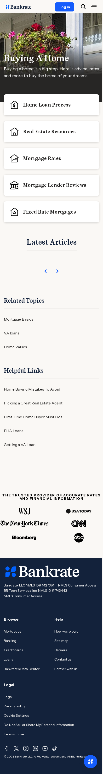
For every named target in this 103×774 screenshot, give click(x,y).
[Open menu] (94, 6)
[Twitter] (16, 748)
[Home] (21, 6)
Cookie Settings (16, 715)
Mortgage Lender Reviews (54, 185)
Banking (10, 641)
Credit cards (13, 650)
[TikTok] (54, 748)
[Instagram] (26, 748)
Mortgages (12, 631)
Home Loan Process (47, 105)
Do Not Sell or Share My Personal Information (39, 725)
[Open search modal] (83, 6)
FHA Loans (13, 430)
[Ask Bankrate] (90, 761)
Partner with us (65, 669)
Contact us (62, 659)
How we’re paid (66, 631)
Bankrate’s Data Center (22, 669)
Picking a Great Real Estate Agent (33, 403)
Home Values (15, 346)
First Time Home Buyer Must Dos (33, 416)
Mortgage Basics (18, 319)
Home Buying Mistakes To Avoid (32, 389)
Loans (8, 659)
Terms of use (14, 734)
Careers (60, 650)
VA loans (11, 333)
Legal (8, 697)
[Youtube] (45, 748)
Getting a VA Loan (19, 444)
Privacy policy (14, 706)
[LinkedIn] (35, 748)
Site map (61, 641)
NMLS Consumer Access (77, 585)
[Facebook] (7, 748)
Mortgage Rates (42, 158)
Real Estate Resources (49, 131)
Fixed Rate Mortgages (49, 212)
